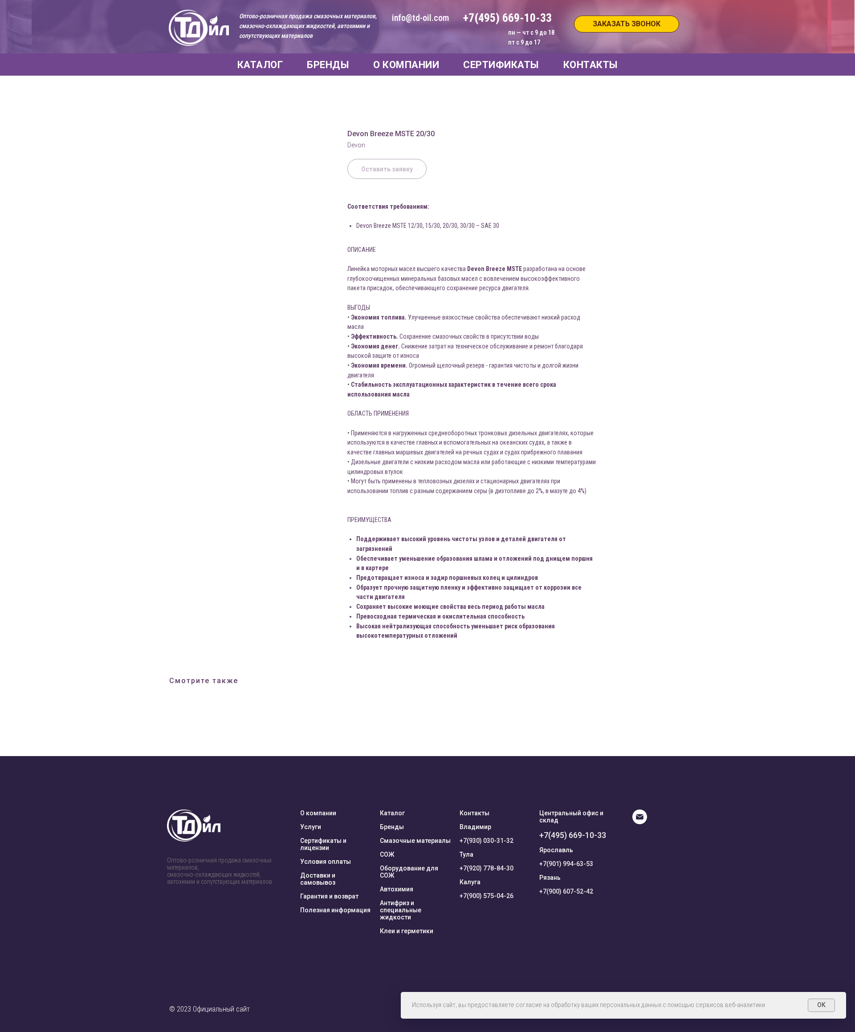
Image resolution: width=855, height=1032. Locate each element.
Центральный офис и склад (571, 816)
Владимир (475, 826)
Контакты (474, 813)
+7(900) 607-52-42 (566, 891)
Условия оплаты (325, 861)
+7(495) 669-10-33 (572, 835)
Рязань (550, 877)
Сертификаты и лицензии (323, 844)
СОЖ (387, 854)
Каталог (392, 813)
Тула (466, 854)
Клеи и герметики (406, 931)
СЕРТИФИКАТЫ (501, 64)
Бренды (392, 826)
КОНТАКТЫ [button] (590, 64)
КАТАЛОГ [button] (260, 64)
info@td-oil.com (420, 17)
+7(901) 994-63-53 (566, 863)
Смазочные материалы (415, 840)
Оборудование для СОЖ (409, 872)
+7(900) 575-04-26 (486, 895)
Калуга (470, 882)
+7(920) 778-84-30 (486, 868)
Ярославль (556, 850)
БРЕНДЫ (328, 64)
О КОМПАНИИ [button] (406, 64)
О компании (318, 813)
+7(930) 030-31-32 (486, 840)
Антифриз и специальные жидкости (400, 910)
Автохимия (396, 889)
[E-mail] (639, 822)
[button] (626, 24)
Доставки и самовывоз (317, 879)
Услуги (310, 826)
